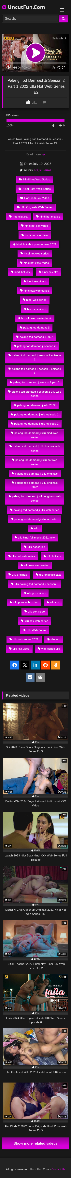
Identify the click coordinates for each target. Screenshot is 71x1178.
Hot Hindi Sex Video (36, 197)
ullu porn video (36, 593)
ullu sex (55, 602)
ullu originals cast (50, 574)
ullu (36, 528)
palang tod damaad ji (36, 327)
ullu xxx (55, 639)
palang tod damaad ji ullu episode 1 (36, 414)
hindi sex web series (36, 290)
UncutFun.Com (25, 7)
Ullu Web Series (36, 630)
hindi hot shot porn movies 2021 (36, 244)
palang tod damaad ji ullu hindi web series (36, 435)
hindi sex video (36, 281)
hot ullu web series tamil (36, 318)
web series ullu (50, 648)
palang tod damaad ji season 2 (36, 346)
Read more (33, 154)
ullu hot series (36, 546)
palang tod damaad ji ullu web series (36, 509)
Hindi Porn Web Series (36, 188)
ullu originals (19, 574)
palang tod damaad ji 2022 (36, 336)
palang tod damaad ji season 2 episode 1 (36, 357)
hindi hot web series (36, 253)
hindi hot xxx (22, 272)
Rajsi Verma (42, 170)
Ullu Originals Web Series (36, 207)
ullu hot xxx (54, 556)
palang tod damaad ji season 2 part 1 (36, 382)
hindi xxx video (36, 309)
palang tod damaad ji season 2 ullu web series (36, 394)
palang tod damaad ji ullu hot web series (36, 462)
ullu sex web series (36, 620)
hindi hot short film (36, 235)
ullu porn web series (25, 602)
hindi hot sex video (36, 225)
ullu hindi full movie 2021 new (36, 537)
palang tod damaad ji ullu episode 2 (36, 423)
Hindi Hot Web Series (36, 179)
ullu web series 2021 (25, 639)
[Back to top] (58, 1166)
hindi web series (36, 299)
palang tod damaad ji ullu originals (36, 473)
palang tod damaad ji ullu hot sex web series (36, 448)
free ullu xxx (20, 216)
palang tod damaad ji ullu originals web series (36, 498)
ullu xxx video (21, 648)
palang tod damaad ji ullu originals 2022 (36, 485)
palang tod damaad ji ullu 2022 (36, 405)
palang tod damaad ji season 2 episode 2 (36, 371)
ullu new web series (36, 565)
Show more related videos (35, 1143)
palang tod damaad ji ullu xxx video (36, 519)
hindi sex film (50, 272)
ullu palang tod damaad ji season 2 (36, 584)
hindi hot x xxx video (36, 262)
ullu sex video (36, 611)
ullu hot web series (23, 556)
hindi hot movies (50, 216)
